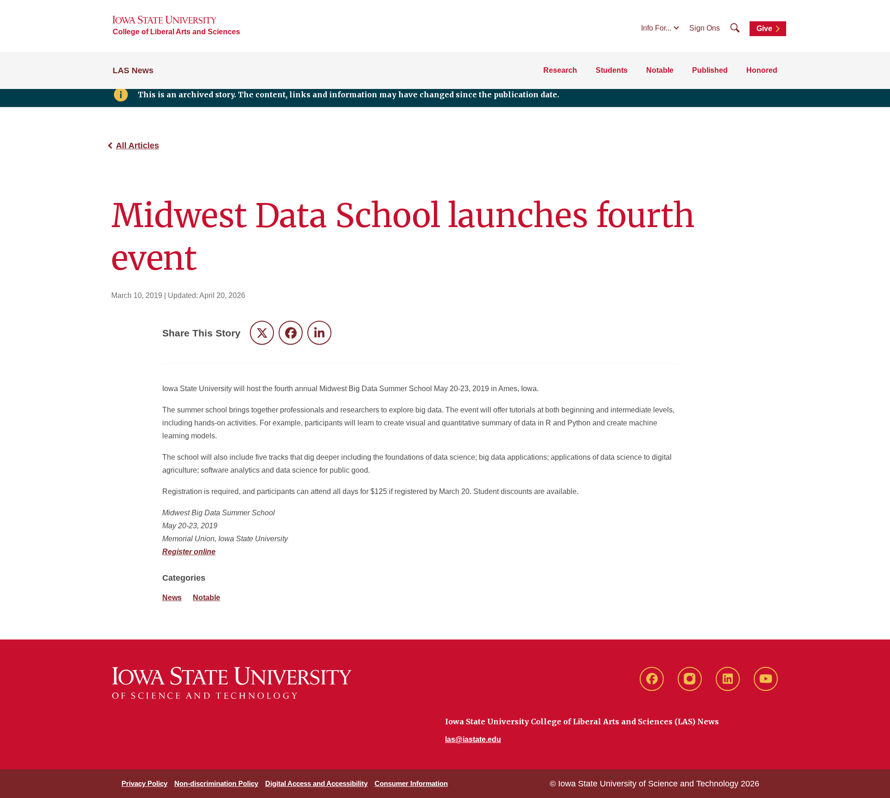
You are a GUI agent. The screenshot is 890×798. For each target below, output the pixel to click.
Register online (189, 552)
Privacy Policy (144, 783)
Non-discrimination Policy (216, 783)
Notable (660, 70)
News (172, 598)
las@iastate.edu (473, 739)
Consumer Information (411, 783)
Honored (761, 70)
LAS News (133, 70)
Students (612, 70)
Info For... (656, 28)
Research (560, 70)
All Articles (137, 145)
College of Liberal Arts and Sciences (176, 32)
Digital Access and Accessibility (316, 783)
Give (764, 28)
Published (710, 70)
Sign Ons (704, 28)
